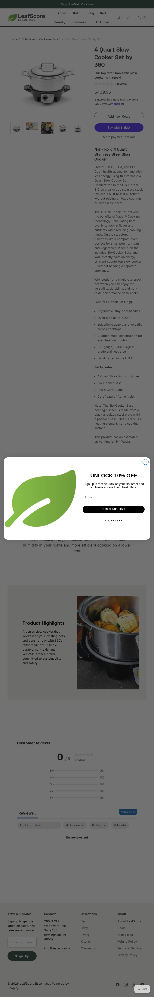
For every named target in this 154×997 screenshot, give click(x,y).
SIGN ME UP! (113, 509)
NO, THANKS (114, 520)
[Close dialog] (145, 462)
